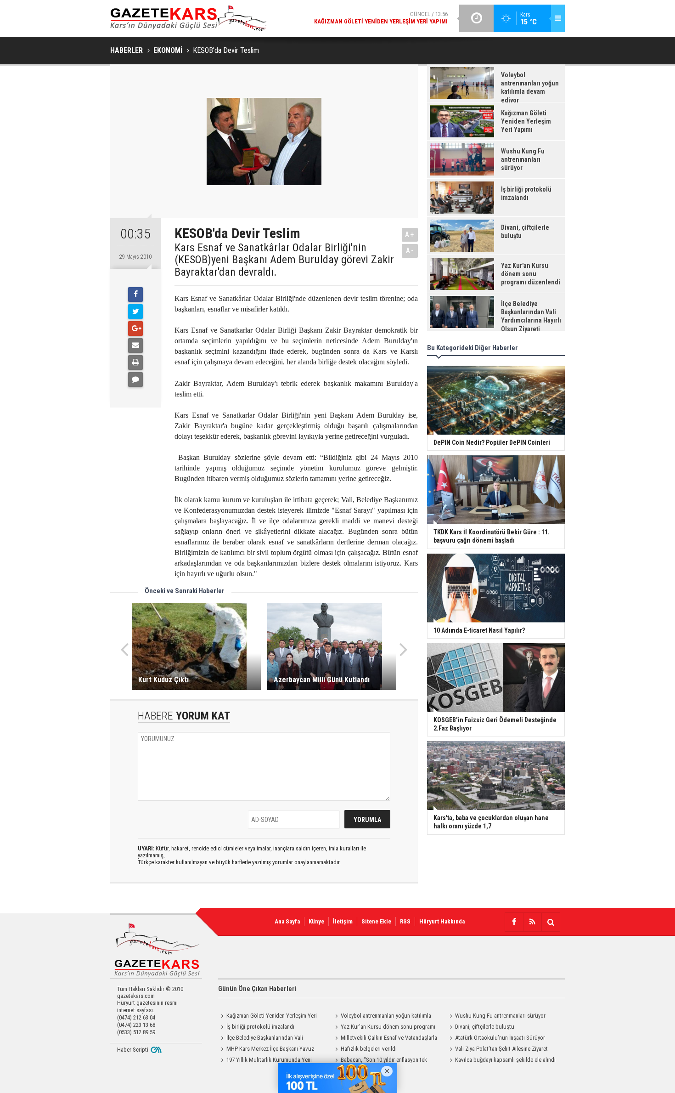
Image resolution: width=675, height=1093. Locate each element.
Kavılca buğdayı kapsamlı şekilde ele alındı (505, 1059)
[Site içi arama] (550, 922)
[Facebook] (135, 294)
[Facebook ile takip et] (514, 922)
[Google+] (135, 328)
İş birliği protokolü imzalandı (260, 1026)
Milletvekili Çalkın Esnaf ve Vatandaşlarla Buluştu (384, 1038)
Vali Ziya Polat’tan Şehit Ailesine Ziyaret (501, 1048)
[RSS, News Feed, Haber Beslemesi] (532, 922)
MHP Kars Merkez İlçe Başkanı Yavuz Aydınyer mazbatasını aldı (266, 1049)
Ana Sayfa (287, 921)
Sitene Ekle (376, 921)
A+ (410, 234)
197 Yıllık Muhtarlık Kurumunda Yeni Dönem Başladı (265, 1060)
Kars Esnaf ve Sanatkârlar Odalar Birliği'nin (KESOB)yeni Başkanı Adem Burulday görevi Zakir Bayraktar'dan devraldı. (284, 260)
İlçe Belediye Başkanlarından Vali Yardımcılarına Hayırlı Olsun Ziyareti (260, 1038)
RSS (405, 921)
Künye (316, 921)
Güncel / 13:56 (381, 18)
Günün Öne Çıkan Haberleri (257, 989)
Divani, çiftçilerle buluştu (484, 1026)
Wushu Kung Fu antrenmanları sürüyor (500, 1015)
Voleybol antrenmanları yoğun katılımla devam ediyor (381, 1016)
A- (410, 250)
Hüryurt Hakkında (442, 921)
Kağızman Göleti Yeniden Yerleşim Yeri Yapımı (267, 1016)
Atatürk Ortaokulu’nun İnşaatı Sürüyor (500, 1037)
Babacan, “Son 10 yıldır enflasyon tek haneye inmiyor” (379, 1060)
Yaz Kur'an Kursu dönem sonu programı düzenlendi (383, 1027)
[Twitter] (135, 311)
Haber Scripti (132, 1049)
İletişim (343, 921)
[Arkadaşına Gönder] (135, 345)
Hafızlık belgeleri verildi (369, 1048)
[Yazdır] (135, 362)
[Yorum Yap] (135, 379)
